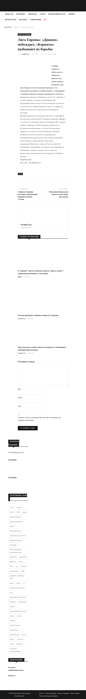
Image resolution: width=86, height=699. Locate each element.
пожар (19, 616)
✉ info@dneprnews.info (16, 452)
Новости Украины (27, 27)
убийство (19, 644)
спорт (11, 644)
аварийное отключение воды (17, 577)
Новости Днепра (51, 693)
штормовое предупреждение (15, 650)
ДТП (18, 512)
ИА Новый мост (35, 163)
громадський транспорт (17, 588)
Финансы (32, 14)
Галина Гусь (25, 54)
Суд (16, 566)
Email (20, 397)
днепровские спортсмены (18, 597)
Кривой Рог (23, 557)
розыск (24, 634)
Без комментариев (51, 54)
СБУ (11, 566)
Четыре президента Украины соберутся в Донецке (38, 315)
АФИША (71, 14)
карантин (13, 602)
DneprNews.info (26, 159)
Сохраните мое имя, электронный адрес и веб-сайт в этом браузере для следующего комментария (39, 419)
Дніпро (12, 526)
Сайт (19, 406)
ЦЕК (23, 571)
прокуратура (14, 630)
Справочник (35, 20)
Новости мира (74, 693)
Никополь (13, 562)
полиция (12, 620)
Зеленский (13, 545)
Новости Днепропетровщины (48, 696)
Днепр (25, 512)
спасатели (20, 639)
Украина (23, 566)
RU (45, 20)
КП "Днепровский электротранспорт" (16, 551)
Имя (20, 389)
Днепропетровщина (16, 521)
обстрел (12, 606)
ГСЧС (12, 507)
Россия (21, 562)
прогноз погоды (15, 625)
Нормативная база (57, 14)
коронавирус (22, 602)
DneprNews (8, 27)
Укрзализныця (14, 571)
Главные (19, 507)
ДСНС (12, 512)
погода (12, 616)
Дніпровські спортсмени (17, 535)
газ (24, 583)
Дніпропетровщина (16, 540)
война (18, 583)
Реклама (23, 20)
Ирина (20, 277)
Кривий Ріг (13, 557)
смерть (12, 639)
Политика (20, 14)
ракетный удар (14, 634)
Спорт (42, 14)
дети (11, 592)
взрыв (11, 583)
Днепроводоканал (15, 517)
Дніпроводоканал (15, 531)
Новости (9, 14)
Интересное (10, 20)
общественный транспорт (18, 611)
